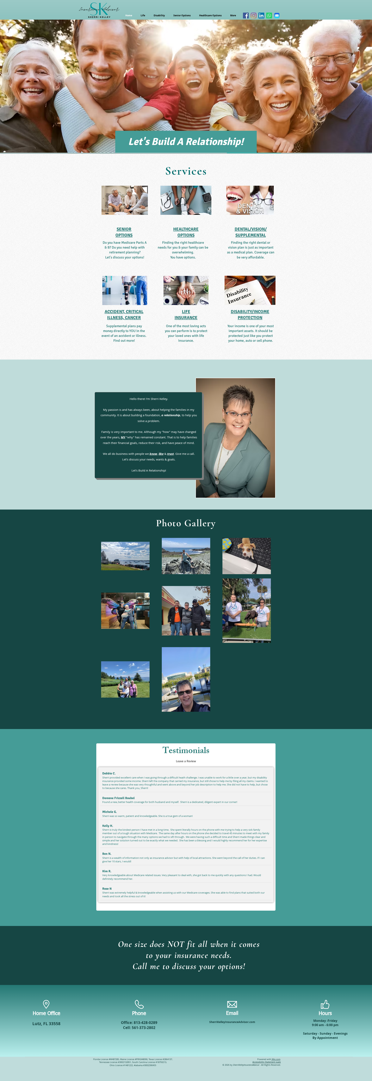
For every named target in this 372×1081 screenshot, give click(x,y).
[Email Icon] (277, 15)
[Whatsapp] (269, 15)
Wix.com (275, 1059)
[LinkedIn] (261, 15)
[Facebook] (246, 15)
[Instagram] (254, 15)
